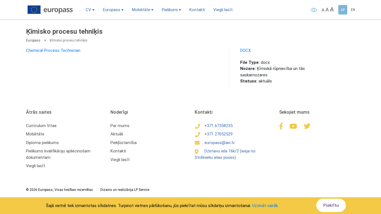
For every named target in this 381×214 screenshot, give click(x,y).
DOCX (245, 50)
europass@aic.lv (219, 142)
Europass (111, 9)
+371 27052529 (218, 134)
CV (88, 9)
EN (353, 10)
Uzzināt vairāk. (265, 205)
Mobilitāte (141, 9)
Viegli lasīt (223, 9)
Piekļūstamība (123, 142)
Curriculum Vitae (41, 125)
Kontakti (197, 9)
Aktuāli (116, 134)
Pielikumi (170, 9)
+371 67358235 (218, 125)
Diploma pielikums (42, 142)
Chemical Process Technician (53, 50)
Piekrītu (331, 205)
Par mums (119, 125)
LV (343, 10)
